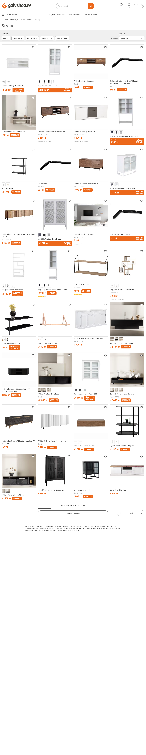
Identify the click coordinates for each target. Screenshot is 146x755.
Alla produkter (11, 15)
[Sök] (91, 6)
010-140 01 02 (58, 15)
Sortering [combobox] (124, 38)
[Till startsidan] (16, 6)
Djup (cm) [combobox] (16, 38)
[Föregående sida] (120, 513)
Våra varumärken (75, 15)
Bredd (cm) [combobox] (46, 38)
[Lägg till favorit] (33, 47)
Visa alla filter (62, 38)
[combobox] (131, 513)
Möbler (29, 20)
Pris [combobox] (4, 38)
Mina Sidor (129, 7)
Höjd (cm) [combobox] (31, 38)
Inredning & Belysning (18, 20)
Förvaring (37, 20)
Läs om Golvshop (91, 15)
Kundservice (121, 7)
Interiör (5, 20)
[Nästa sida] (141, 513)
